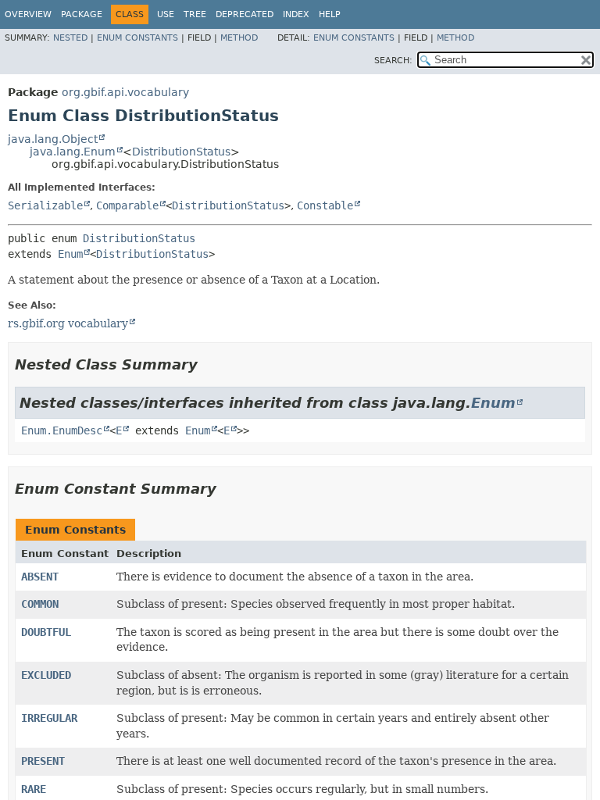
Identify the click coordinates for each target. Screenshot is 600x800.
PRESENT (43, 761)
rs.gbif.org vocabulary (68, 323)
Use (165, 14)
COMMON (40, 604)
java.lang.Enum (73, 151)
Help (330, 14)
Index (296, 14)
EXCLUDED (46, 675)
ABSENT (40, 576)
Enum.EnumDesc (61, 430)
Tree (195, 14)
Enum (70, 254)
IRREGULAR (49, 718)
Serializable (45, 205)
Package (81, 14)
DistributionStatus (181, 151)
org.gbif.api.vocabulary (125, 92)
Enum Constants (137, 38)
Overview (28, 14)
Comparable (127, 205)
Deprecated (244, 14)
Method (239, 38)
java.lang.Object (53, 139)
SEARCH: (393, 60)
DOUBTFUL (46, 632)
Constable (325, 205)
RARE (33, 789)
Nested (70, 38)
